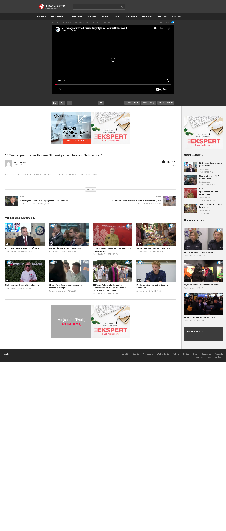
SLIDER (52, 174)
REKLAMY (162, 16)
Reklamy (199, 357)
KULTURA (92, 16)
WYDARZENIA (57, 16)
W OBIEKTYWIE (75, 16)
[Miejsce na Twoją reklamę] (71, 337)
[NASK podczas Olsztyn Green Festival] (25, 271)
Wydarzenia (148, 354)
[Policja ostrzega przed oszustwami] (203, 239)
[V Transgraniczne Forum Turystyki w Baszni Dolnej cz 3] (46, 203)
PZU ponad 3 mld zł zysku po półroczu (22, 248)
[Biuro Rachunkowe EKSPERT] (110, 143)
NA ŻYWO (176, 16)
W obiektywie (163, 354)
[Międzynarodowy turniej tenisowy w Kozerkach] (156, 271)
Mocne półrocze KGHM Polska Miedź (65, 248)
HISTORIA (41, 16)
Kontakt (124, 354)
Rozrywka (219, 354)
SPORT (117, 16)
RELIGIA (105, 16)
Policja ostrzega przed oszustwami (199, 252)
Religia (186, 354)
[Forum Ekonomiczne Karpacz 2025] (203, 304)
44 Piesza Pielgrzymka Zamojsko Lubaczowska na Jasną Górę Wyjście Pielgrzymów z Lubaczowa (109, 287)
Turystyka (206, 354)
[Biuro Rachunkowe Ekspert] (203, 148)
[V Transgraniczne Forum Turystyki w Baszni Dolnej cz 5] (134, 203)
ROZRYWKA (147, 16)
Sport (195, 354)
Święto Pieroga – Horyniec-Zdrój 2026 (153, 248)
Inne (209, 357)
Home (54, 22)
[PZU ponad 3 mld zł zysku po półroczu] (25, 234)
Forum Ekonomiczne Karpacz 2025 (199, 317)
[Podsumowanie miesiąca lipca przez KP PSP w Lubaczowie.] (112, 234)
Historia (135, 354)
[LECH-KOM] (71, 143)
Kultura (176, 354)
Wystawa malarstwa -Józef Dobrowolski (201, 285)
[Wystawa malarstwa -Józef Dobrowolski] (203, 271)
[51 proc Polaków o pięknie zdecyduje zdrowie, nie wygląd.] (69, 271)
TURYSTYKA (131, 16)
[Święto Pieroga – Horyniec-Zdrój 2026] (156, 234)
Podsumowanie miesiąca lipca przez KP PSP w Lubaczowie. (210, 191)
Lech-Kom (7, 354)
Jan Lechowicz (19, 162)
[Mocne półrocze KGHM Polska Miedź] (69, 234)
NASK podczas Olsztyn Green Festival (22, 285)
